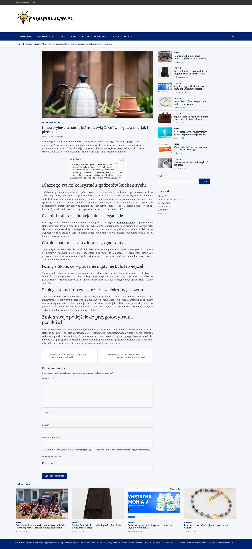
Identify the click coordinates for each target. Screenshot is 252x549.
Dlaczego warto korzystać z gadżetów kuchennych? (94, 164)
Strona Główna (25, 36)
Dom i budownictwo (45, 36)
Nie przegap (24, 484)
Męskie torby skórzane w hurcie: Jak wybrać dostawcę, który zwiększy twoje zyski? (191, 119)
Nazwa (46, 412)
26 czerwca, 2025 (180, 168)
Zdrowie (115, 36)
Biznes (73, 36)
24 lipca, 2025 (179, 123)
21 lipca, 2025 (179, 138)
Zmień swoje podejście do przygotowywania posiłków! (96, 178)
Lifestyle (85, 36)
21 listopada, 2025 (181, 77)
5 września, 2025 (180, 107)
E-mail (45, 425)
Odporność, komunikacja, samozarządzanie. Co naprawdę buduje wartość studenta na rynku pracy (191, 60)
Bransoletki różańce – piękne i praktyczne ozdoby (190, 102)
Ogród (62, 36)
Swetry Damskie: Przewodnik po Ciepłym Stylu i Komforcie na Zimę (191, 73)
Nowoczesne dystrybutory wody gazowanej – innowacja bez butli (190, 133)
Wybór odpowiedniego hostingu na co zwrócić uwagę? (191, 148)
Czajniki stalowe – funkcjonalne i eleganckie (94, 167)
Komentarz (48, 378)
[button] (120, 160)
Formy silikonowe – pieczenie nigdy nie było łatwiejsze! (99, 173)
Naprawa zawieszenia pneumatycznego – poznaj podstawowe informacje (127, 355)
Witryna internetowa (51, 437)
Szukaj (161, 176)
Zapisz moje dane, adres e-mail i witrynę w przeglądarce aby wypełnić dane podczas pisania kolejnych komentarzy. (97, 450)
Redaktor (60, 136)
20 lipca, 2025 (179, 153)
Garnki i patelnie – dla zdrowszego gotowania (95, 170)
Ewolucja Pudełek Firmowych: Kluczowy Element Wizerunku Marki (67, 355)
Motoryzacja (100, 36)
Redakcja (128, 36)
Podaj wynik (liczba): (51, 456)
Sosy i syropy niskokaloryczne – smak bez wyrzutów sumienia (191, 87)
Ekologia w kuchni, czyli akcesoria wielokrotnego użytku (99, 175)
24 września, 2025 (180, 92)
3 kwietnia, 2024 (48, 136)
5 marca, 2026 (179, 62)
